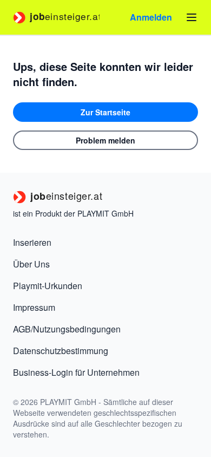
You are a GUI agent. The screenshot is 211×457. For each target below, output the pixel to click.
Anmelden (151, 17)
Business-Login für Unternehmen (76, 372)
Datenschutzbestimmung (60, 350)
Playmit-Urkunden (47, 285)
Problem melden (105, 140)
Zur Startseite (105, 112)
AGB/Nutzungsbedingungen (67, 329)
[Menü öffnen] (191, 17)
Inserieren (32, 242)
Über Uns (31, 264)
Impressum (34, 307)
